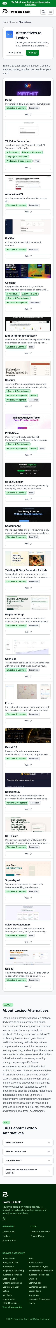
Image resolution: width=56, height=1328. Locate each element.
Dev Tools (7, 1295)
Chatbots (32, 1278)
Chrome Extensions (12, 1283)
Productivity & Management (19, 161)
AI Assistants (13, 152)
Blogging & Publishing (13, 1270)
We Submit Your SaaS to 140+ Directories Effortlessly (31, 3)
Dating (5, 1291)
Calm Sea (10, 659)
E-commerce (8, 1299)
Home (5, 22)
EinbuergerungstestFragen (21, 335)
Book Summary (14, 481)
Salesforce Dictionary (17, 924)
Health (33, 395)
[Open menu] (51, 12)
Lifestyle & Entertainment (18, 298)
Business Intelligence (38, 1274)
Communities (34, 1283)
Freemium (33, 108)
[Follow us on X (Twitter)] (4, 1218)
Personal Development (17, 303)
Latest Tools (8, 1231)
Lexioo (13, 22)
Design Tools (34, 1291)
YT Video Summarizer (18, 141)
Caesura (10, 380)
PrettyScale (12, 433)
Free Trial (33, 250)
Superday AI (12, 880)
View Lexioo (14, 52)
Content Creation (10, 1287)
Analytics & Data (29, 294)
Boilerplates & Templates (40, 1270)
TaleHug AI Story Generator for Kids (26, 570)
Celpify (9, 969)
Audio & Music (35, 1262)
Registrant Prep (14, 614)
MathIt (8, 100)
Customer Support (37, 1287)
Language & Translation (17, 157)
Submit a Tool (9, 1240)
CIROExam (11, 836)
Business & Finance (12, 1274)
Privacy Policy (37, 1236)
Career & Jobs (9, 1278)
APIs (30, 1258)
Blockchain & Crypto (38, 1266)
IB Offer (9, 238)
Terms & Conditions (40, 1231)
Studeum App (13, 526)
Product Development (16, 400)
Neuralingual (12, 791)
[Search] (43, 12)
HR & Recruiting (10, 1303)
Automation (8, 1266)
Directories (33, 1295)
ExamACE (11, 747)
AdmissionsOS (14, 194)
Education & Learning (16, 108)
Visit (30, 52)
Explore (6, 1236)
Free (37, 161)
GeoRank (10, 282)
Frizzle (9, 703)
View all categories (12, 1307)
